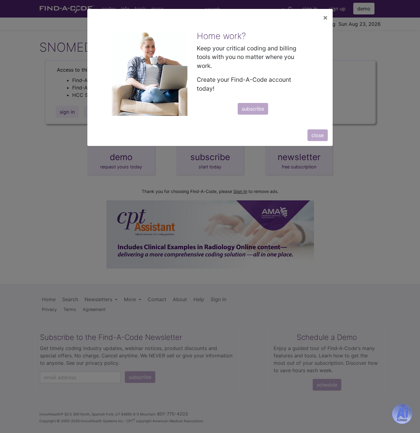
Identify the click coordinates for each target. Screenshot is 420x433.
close (317, 135)
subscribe (253, 109)
